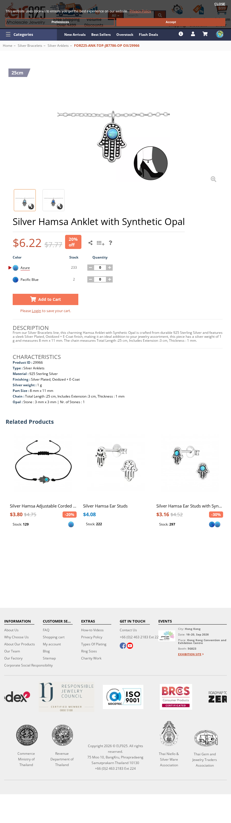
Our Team (12, 651)
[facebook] (123, 646)
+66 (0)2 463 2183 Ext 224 (140, 637)
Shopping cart (54, 637)
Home (7, 45)
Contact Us (128, 630)
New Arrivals (75, 34)
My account (52, 644)
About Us (11, 630)
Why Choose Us (16, 637)
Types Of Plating (93, 644)
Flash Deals (148, 34)
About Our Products (19, 644)
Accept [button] (171, 22)
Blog (46, 651)
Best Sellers (101, 34)
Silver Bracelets (30, 45)
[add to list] (101, 244)
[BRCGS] (176, 697)
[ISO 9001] (123, 697)
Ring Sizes (89, 651)
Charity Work (91, 658)
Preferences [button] (60, 22)
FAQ (46, 630)
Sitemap (49, 658)
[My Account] (193, 33)
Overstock (124, 34)
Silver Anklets (58, 45)
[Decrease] (90, 267)
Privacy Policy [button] (140, 11)
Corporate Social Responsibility (28, 665)
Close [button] (219, 4)
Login (36, 310)
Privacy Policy (91, 637)
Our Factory (13, 658)
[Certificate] (66, 697)
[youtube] (130, 646)
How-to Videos (92, 630)
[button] (28, 34)
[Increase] (109, 267)
